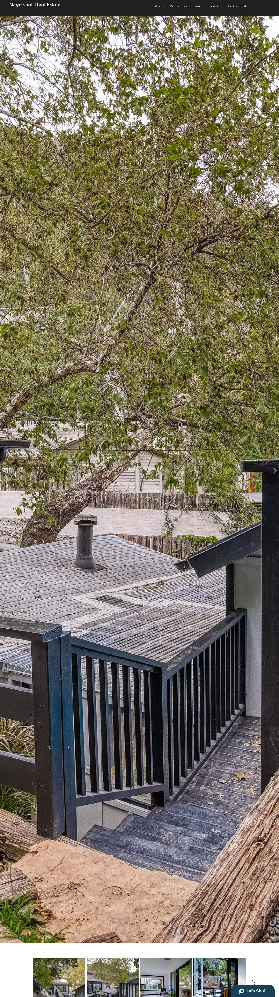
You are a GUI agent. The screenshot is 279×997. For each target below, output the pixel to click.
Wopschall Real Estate (35, 5)
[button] (198, 6)
